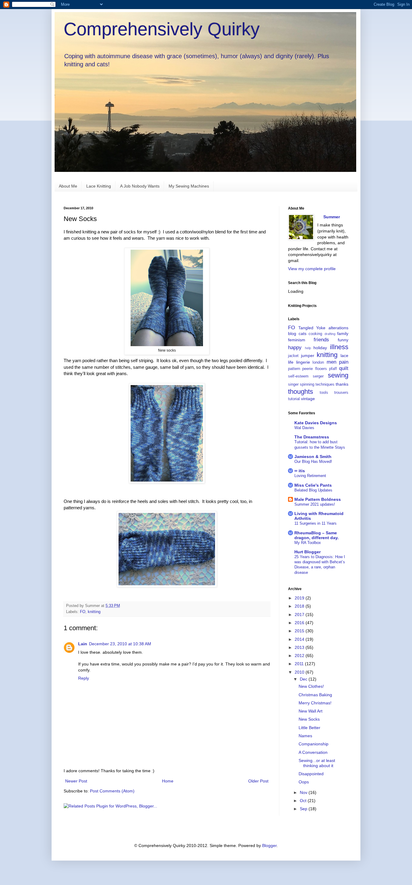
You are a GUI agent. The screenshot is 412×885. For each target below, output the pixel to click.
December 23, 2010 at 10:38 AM (120, 643)
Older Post (258, 781)
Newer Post (76, 781)
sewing (338, 375)
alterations (338, 327)
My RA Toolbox (307, 542)
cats (302, 333)
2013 (300, 647)
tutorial (294, 399)
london (318, 362)
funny (343, 339)
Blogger (269, 845)
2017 (300, 614)
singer (293, 384)
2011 (300, 663)
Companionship (313, 743)
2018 (300, 606)
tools (324, 392)
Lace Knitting (98, 186)
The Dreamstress (311, 437)
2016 (300, 622)
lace (344, 355)
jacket (293, 356)
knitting (94, 612)
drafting (330, 334)
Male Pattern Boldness (317, 499)
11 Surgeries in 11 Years (315, 523)
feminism (296, 339)
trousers (341, 392)
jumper (307, 355)
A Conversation (313, 752)
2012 (300, 655)
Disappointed (311, 773)
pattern (294, 369)
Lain (82, 643)
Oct (304, 800)
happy (295, 347)
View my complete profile (312, 268)
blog (292, 333)
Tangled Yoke (312, 327)
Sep (304, 808)
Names (305, 735)
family (342, 333)
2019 (300, 598)
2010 (300, 672)
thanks (342, 384)
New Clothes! (311, 686)
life (290, 362)
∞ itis (299, 470)
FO (82, 612)
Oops (304, 781)
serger (318, 376)
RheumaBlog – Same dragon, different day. (316, 535)
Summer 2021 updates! (314, 504)
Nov (304, 792)
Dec (304, 679)
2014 (300, 639)
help (308, 348)
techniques (324, 384)
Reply (83, 678)
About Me (68, 186)
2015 (300, 630)
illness (339, 347)
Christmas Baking (315, 694)
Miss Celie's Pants (313, 485)
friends (321, 340)
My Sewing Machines (189, 186)
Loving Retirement (310, 475)
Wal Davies (304, 427)
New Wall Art (310, 711)
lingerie (303, 362)
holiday (320, 347)
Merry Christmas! (315, 702)
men (331, 362)
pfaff (333, 369)
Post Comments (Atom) (112, 791)
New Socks (309, 719)
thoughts (300, 391)
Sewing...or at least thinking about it (317, 763)
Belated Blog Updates (313, 490)
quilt (343, 368)
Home (167, 781)
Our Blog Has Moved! (313, 461)
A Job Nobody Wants (140, 186)
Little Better (309, 727)
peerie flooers (314, 369)
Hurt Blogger (307, 551)
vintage (308, 398)
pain (343, 362)
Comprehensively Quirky (162, 29)
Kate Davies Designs (315, 422)
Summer (331, 216)
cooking (315, 334)
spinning (307, 384)
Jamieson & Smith (312, 456)
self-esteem (298, 376)
